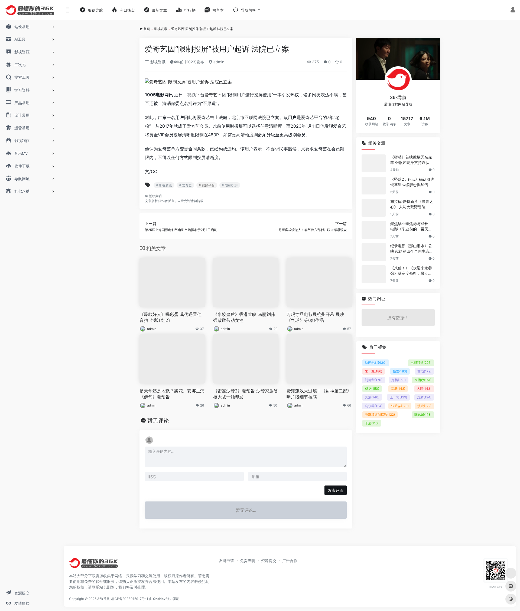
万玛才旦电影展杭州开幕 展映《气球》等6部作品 (315, 317)
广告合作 (289, 560)
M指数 (423, 380)
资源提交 (268, 560)
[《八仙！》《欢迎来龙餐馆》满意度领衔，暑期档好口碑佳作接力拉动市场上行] (374, 274)
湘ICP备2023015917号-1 (129, 599)
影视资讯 (160, 29)
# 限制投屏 (230, 185)
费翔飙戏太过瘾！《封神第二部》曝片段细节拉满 (319, 394)
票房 (398, 389)
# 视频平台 (207, 185)
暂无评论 (158, 420)
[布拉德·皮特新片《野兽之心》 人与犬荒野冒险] (374, 208)
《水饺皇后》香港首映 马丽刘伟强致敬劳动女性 (244, 317)
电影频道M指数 (380, 414)
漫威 (424, 406)
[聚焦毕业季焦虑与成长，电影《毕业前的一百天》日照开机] (374, 230)
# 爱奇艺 (185, 185)
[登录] (513, 10)
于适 (372, 423)
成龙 (372, 389)
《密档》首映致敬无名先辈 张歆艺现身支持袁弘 (411, 160)
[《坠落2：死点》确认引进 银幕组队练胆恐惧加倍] (374, 185)
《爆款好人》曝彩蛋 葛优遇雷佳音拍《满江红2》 (170, 317)
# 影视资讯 (164, 185)
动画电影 (375, 363)
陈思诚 (422, 414)
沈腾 (424, 397)
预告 (400, 371)
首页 (147, 29)
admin (218, 62)
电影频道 (421, 363)
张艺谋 (400, 406)
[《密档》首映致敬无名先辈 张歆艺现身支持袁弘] (374, 163)
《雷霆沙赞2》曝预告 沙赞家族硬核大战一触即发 (245, 394)
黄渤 (424, 371)
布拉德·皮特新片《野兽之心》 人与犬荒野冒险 (411, 204)
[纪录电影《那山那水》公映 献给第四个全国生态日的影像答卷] (374, 252)
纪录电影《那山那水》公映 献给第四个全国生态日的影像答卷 (411, 248)
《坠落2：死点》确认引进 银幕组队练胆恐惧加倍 (412, 182)
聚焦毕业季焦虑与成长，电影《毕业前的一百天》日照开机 (411, 226)
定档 (398, 380)
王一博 (398, 397)
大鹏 (424, 389)
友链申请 (226, 560)
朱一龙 (373, 371)
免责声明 (247, 560)
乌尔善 (373, 406)
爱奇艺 (210, 94)
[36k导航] (93, 565)
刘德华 (373, 380)
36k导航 (103, 599)
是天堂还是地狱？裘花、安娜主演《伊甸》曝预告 (171, 394)
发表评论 (335, 490)
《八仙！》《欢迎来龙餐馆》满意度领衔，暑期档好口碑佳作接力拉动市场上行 (411, 271)
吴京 (372, 397)
